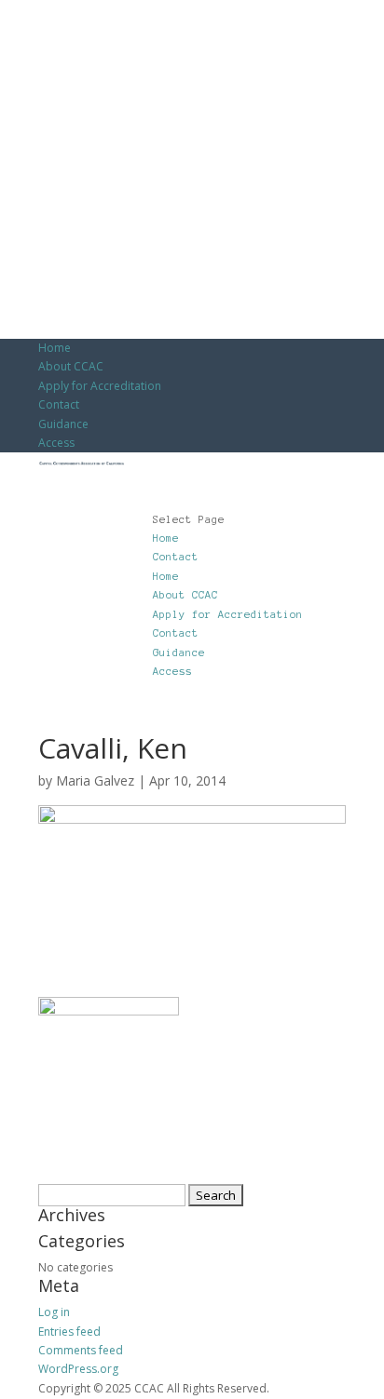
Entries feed (69, 1331)
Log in (54, 1312)
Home (54, 348)
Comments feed (80, 1350)
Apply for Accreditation (99, 386)
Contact (58, 404)
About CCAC (70, 366)
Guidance (63, 424)
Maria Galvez (95, 780)
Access (56, 443)
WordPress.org (78, 1369)
